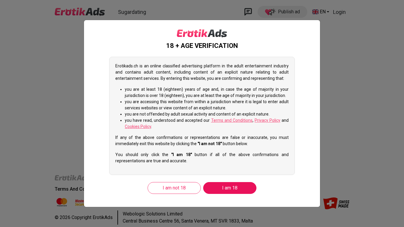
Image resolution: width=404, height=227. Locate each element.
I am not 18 (174, 188)
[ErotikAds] (202, 33)
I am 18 (229, 188)
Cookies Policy (138, 126)
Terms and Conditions (232, 120)
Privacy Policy (267, 120)
